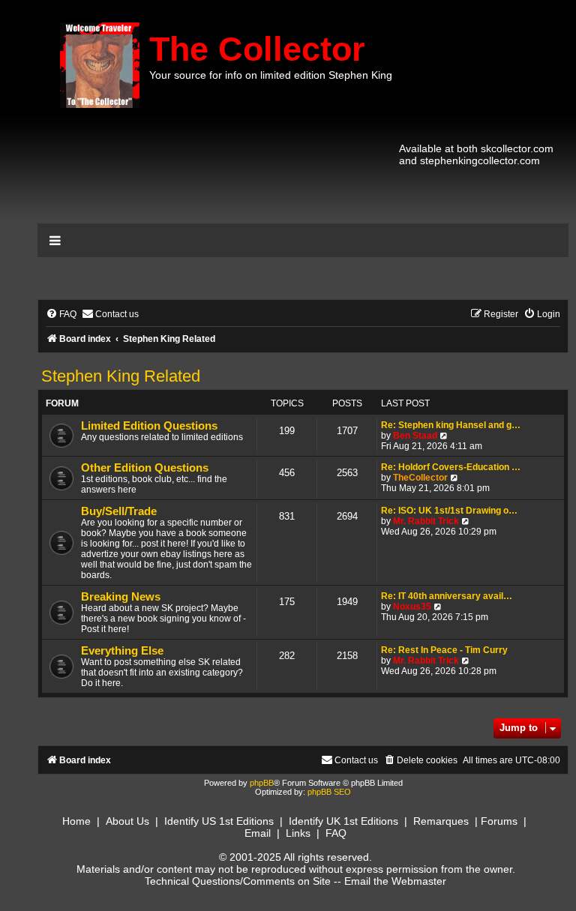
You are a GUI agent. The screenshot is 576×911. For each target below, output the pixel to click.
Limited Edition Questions (149, 426)
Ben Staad (415, 435)
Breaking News (120, 597)
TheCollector (420, 477)
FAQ (336, 833)
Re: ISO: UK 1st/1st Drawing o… (449, 510)
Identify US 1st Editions (219, 821)
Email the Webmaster (395, 881)
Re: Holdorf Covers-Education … (450, 467)
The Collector (257, 49)
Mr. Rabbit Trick (426, 521)
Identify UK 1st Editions (343, 821)
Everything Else (122, 651)
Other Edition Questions (144, 468)
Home (76, 821)
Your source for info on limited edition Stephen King (270, 75)
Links (298, 833)
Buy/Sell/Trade (119, 511)
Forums (499, 821)
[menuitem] (61, 314)
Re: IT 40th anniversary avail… (446, 596)
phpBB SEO (329, 791)
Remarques (441, 821)
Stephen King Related (120, 376)
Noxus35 (412, 606)
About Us (127, 821)
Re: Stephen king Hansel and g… (450, 425)
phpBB (262, 782)
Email (257, 833)
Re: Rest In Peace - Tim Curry (444, 650)
